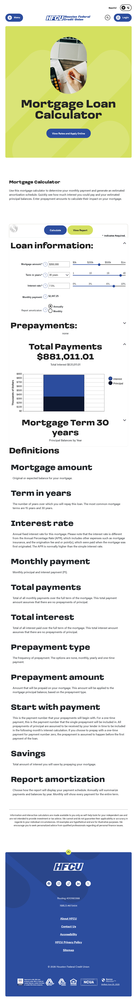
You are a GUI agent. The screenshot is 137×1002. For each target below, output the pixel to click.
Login (121, 16)
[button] (68, 246)
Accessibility (68, 934)
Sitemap (68, 950)
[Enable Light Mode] (123, 8)
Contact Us (68, 926)
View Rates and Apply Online (68, 133)
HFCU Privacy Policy (68, 942)
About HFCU (68, 918)
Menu (16, 17)
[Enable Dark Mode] (128, 8)
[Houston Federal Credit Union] (68, 871)
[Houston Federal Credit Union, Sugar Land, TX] (69, 17)
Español (112, 7)
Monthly (57, 311)
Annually (58, 306)
